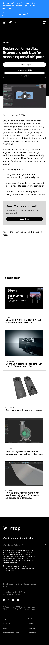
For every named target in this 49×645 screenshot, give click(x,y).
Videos (6, 42)
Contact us (32, 633)
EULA (16, 609)
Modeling (6, 623)
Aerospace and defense (12, 633)
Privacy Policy (27, 556)
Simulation (7, 628)
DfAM (30, 619)
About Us (31, 628)
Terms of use (24, 609)
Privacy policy (8, 609)
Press (33, 609)
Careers (31, 623)
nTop (4, 619)
